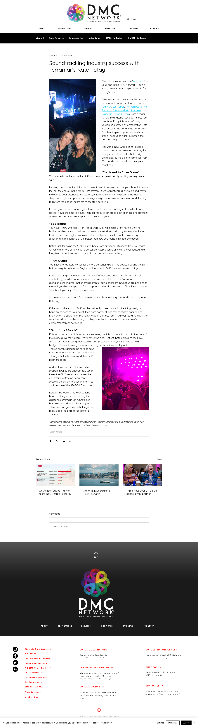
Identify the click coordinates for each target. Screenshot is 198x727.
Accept (186, 722)
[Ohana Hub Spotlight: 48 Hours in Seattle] (99, 475)
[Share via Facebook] (50, 441)
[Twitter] (15, 662)
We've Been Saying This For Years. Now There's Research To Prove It (55, 492)
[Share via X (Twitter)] (57, 441)
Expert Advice (76, 38)
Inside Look (94, 38)
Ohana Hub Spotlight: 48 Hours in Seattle (96, 492)
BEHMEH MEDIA (98, 716)
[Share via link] (70, 441)
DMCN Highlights (137, 38)
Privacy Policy (106, 722)
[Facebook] (15, 656)
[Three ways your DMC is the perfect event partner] (142, 475)
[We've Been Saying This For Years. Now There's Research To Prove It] (55, 475)
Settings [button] (160, 722)
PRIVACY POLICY (113, 716)
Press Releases (56, 38)
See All (159, 459)
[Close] (194, 723)
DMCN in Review (114, 38)
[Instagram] (15, 649)
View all (40, 38)
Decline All (172, 722)
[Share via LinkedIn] (63, 441)
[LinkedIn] (15, 669)
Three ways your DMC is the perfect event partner (141, 492)
